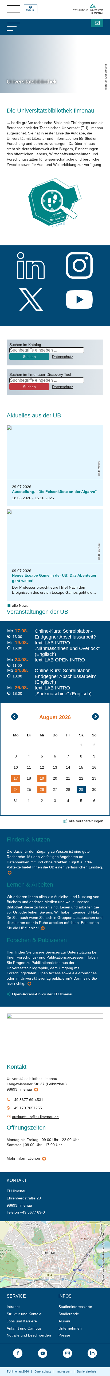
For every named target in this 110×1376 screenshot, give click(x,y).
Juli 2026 (14, 716)
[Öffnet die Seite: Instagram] (67, 1353)
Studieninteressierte (75, 1307)
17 (16, 778)
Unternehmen (70, 1328)
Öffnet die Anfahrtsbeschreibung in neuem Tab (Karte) (45, 1223)
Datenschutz (62, 356)
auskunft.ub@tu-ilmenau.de (35, 1117)
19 (42, 778)
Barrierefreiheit (86, 1371)
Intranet (13, 1307)
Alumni (64, 1321)
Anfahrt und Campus (24, 1328)
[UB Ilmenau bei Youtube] (79, 300)
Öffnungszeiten (44, 1159)
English (30, 10)
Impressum (64, 1371)
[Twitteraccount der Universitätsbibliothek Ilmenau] (31, 300)
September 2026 (95, 716)
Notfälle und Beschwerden (29, 1335)
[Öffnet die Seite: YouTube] (42, 1353)
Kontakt (36, 1090)
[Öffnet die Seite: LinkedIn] (92, 1353)
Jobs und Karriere (22, 1321)
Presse (64, 1335)
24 (16, 789)
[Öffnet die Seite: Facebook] (17, 1353)
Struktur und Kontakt (24, 1314)
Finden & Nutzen (10, 873)
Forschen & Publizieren (29, 984)
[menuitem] (31, 1307)
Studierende (68, 1314)
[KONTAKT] (97, 23)
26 (42, 789)
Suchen (29, 356)
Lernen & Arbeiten (43, 929)
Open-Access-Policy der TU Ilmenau (42, 994)
